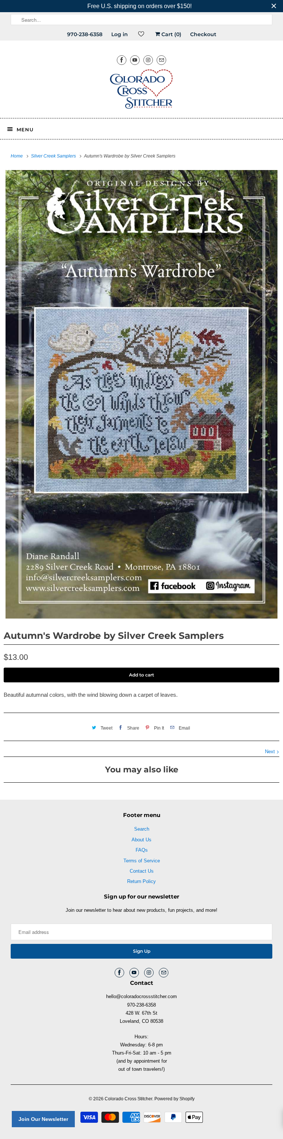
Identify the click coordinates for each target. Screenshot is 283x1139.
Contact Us (142, 871)
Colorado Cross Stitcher (128, 1098)
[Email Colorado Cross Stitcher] (161, 60)
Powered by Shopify (174, 1098)
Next (270, 751)
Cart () (170, 34)
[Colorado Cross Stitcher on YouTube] (135, 60)
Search (141, 829)
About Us (141, 839)
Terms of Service (141, 860)
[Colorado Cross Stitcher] (141, 90)
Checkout (203, 34)
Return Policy (141, 881)
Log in (119, 34)
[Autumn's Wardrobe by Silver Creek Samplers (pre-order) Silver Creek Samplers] (141, 394)
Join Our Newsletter (43, 1119)
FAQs (142, 850)
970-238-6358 (84, 34)
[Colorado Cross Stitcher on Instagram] (148, 60)
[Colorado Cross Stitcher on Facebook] (121, 60)
